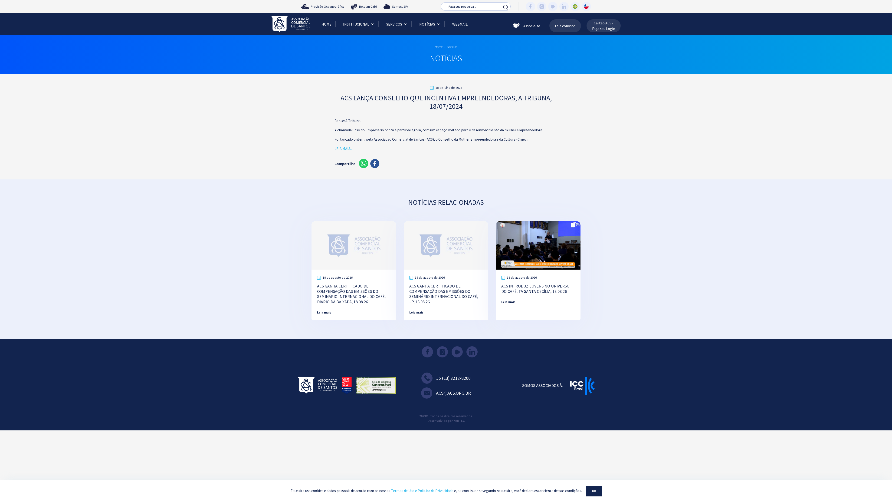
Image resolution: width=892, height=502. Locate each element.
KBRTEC (459, 421)
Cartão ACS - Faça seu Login (603, 26)
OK (594, 491)
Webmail (460, 24)
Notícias (427, 24)
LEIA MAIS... (343, 148)
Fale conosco (565, 25)
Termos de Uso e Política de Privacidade (422, 490)
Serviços (394, 24)
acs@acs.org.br (453, 393)
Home (326, 24)
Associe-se (531, 25)
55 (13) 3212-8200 (453, 378)
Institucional (356, 24)
